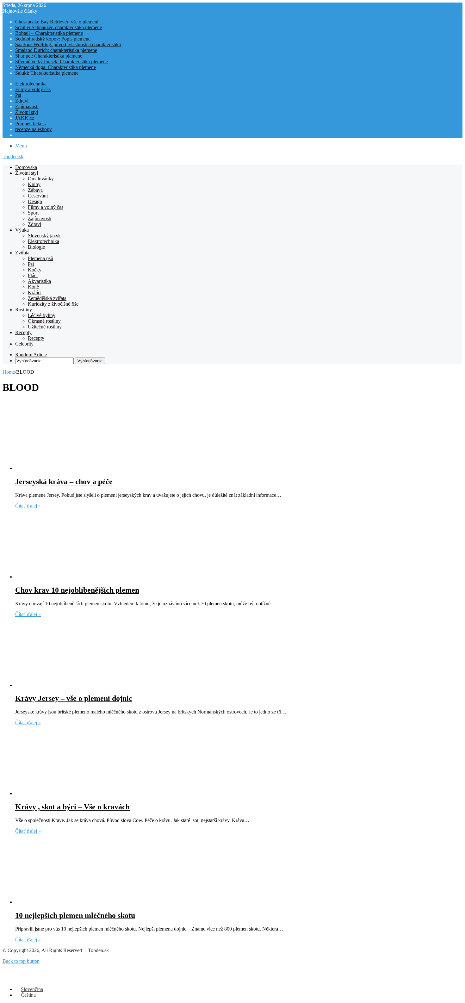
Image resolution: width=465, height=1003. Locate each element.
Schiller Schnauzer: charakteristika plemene (58, 27)
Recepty (23, 332)
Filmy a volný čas (33, 89)
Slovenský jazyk (44, 235)
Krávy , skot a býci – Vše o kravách (72, 807)
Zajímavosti (27, 106)
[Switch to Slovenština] (18, 135)
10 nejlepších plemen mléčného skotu (75, 915)
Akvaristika (39, 281)
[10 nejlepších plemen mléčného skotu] (77, 902)
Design (35, 201)
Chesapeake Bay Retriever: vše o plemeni (56, 21)
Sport (33, 212)
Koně (33, 287)
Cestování (38, 195)
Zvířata (22, 252)
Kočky (34, 269)
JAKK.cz (24, 118)
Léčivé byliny (41, 315)
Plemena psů (40, 258)
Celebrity (24, 343)
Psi (18, 95)
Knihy (34, 184)
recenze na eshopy (33, 129)
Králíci (34, 292)
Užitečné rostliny (45, 326)
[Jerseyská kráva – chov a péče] (77, 468)
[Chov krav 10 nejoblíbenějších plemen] (77, 576)
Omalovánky (41, 178)
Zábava (35, 190)
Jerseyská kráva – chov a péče (64, 481)
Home (9, 372)
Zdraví (21, 100)
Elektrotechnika (30, 83)
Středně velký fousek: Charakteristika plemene (61, 61)
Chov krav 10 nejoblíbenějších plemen (77, 590)
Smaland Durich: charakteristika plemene (56, 50)
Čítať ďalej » (28, 505)
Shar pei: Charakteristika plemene (48, 56)
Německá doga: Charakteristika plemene (55, 67)
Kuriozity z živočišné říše (53, 304)
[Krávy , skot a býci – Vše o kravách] (77, 793)
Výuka (22, 230)
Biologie (36, 247)
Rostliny (23, 309)
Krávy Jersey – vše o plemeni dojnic (73, 698)
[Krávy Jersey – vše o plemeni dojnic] (77, 685)
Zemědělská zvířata (47, 298)
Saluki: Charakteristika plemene (46, 73)
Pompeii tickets (30, 123)
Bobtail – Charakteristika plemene (49, 33)
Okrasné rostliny (44, 321)
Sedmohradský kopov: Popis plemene (52, 38)
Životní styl (26, 112)
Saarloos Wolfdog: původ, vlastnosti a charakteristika (68, 44)
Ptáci (33, 275)
